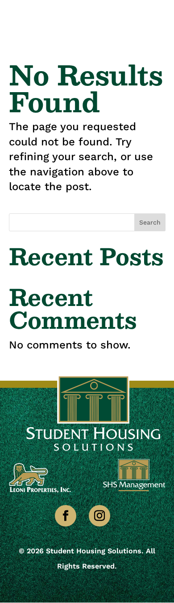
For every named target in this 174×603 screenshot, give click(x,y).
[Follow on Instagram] (99, 516)
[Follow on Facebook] (65, 516)
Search (150, 222)
